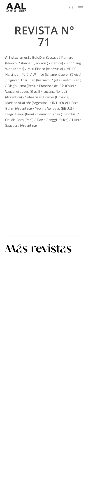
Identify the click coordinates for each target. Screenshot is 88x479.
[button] (80, 7)
